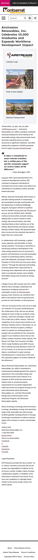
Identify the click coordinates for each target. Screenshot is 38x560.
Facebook (5, 441)
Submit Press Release (11, 552)
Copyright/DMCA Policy (13, 557)
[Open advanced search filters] (29, 18)
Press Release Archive (22, 548)
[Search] (25, 18)
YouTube (5, 452)
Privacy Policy (29, 557)
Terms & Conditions (28, 552)
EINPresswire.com (9, 129)
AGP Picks (5, 3)
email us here (7, 435)
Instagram (6, 449)
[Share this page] (35, 18)
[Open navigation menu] (3, 18)
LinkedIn (5, 446)
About (10, 548)
